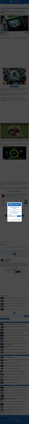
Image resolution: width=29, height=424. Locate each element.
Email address (10, 214)
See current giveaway (14, 213)
